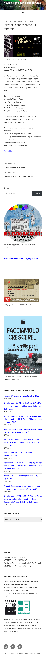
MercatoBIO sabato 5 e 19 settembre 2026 (21, 396)
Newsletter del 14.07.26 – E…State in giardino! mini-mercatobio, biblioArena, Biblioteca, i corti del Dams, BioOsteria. (23, 466)
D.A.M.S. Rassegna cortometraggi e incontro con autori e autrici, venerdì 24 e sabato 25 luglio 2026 (22, 442)
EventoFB (8, 151)
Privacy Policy (9, 653)
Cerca (6, 188)
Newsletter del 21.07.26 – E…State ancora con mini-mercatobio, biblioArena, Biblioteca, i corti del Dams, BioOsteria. (23, 419)
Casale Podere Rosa (23, 3)
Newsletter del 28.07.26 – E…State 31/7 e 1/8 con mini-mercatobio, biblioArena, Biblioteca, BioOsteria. (22, 406)
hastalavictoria (25, 21)
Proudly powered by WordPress (28, 653)
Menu (24, 13)
